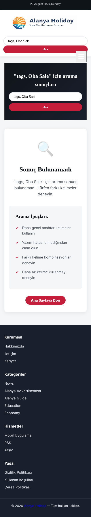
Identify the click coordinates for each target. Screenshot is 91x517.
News (9, 383)
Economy (12, 413)
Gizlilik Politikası (18, 472)
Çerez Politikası (17, 487)
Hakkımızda (14, 346)
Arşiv (8, 450)
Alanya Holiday (35, 506)
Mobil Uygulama (18, 435)
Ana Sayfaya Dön (45, 300)
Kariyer (10, 361)
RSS (7, 443)
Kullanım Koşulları (18, 480)
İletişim (10, 353)
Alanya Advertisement (22, 391)
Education (12, 405)
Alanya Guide (15, 398)
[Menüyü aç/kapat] (81, 56)
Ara (45, 49)
